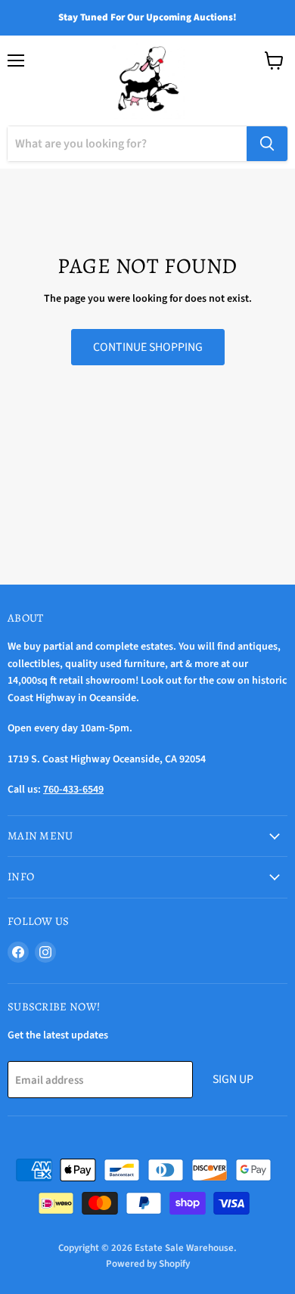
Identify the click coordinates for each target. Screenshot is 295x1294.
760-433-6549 (73, 789)
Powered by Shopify (148, 1264)
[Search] (267, 143)
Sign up (233, 1079)
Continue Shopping (148, 347)
